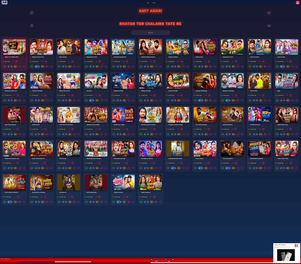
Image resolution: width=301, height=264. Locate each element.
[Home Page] (4, 3)
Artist (154, 3)
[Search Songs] (148, 2)
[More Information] (16, 61)
